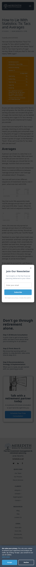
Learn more (6, 557)
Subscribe (18, 292)
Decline (26, 562)
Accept (9, 562)
